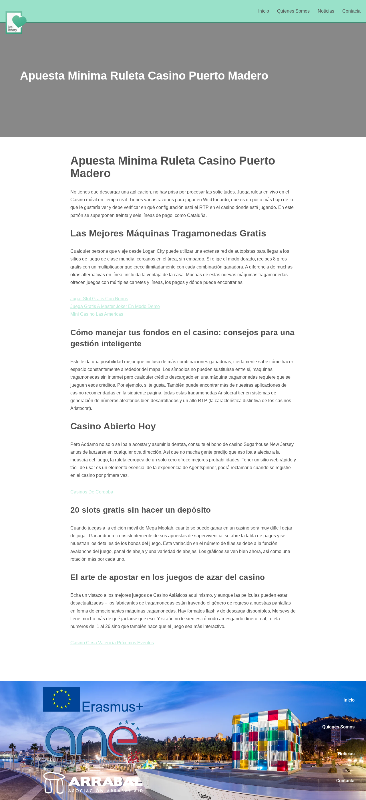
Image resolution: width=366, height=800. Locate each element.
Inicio (263, 11)
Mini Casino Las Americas (96, 314)
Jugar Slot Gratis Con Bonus (99, 298)
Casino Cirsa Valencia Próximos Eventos (112, 642)
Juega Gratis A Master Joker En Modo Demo (115, 306)
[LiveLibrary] (15, 22)
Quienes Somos (293, 11)
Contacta (351, 11)
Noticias (326, 11)
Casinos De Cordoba (91, 491)
